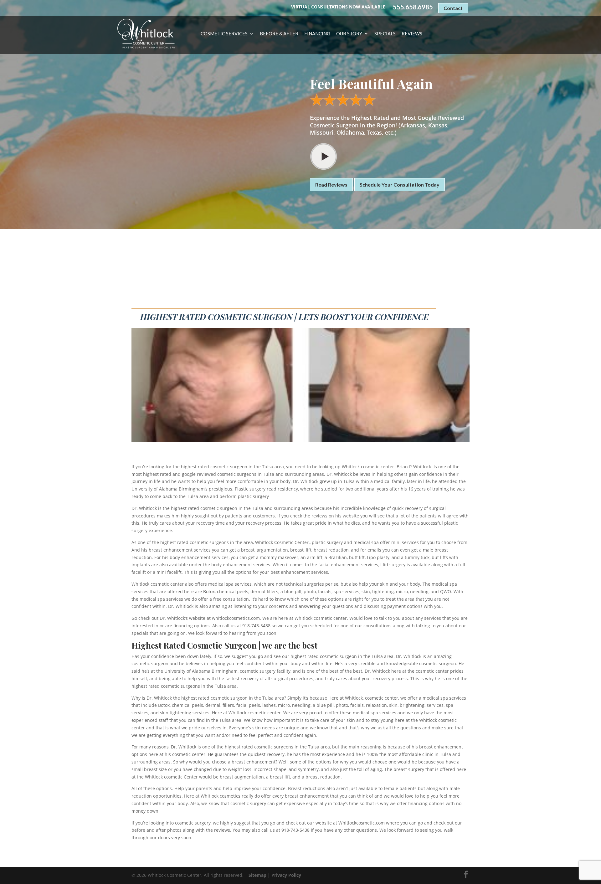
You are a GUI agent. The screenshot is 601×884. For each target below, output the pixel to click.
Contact (453, 8)
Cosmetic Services (224, 33)
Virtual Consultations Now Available (338, 7)
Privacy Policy (286, 875)
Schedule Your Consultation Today (399, 185)
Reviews (412, 33)
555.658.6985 (413, 7)
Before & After (279, 33)
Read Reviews (331, 185)
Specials (385, 33)
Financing (317, 33)
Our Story (349, 33)
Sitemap (257, 875)
